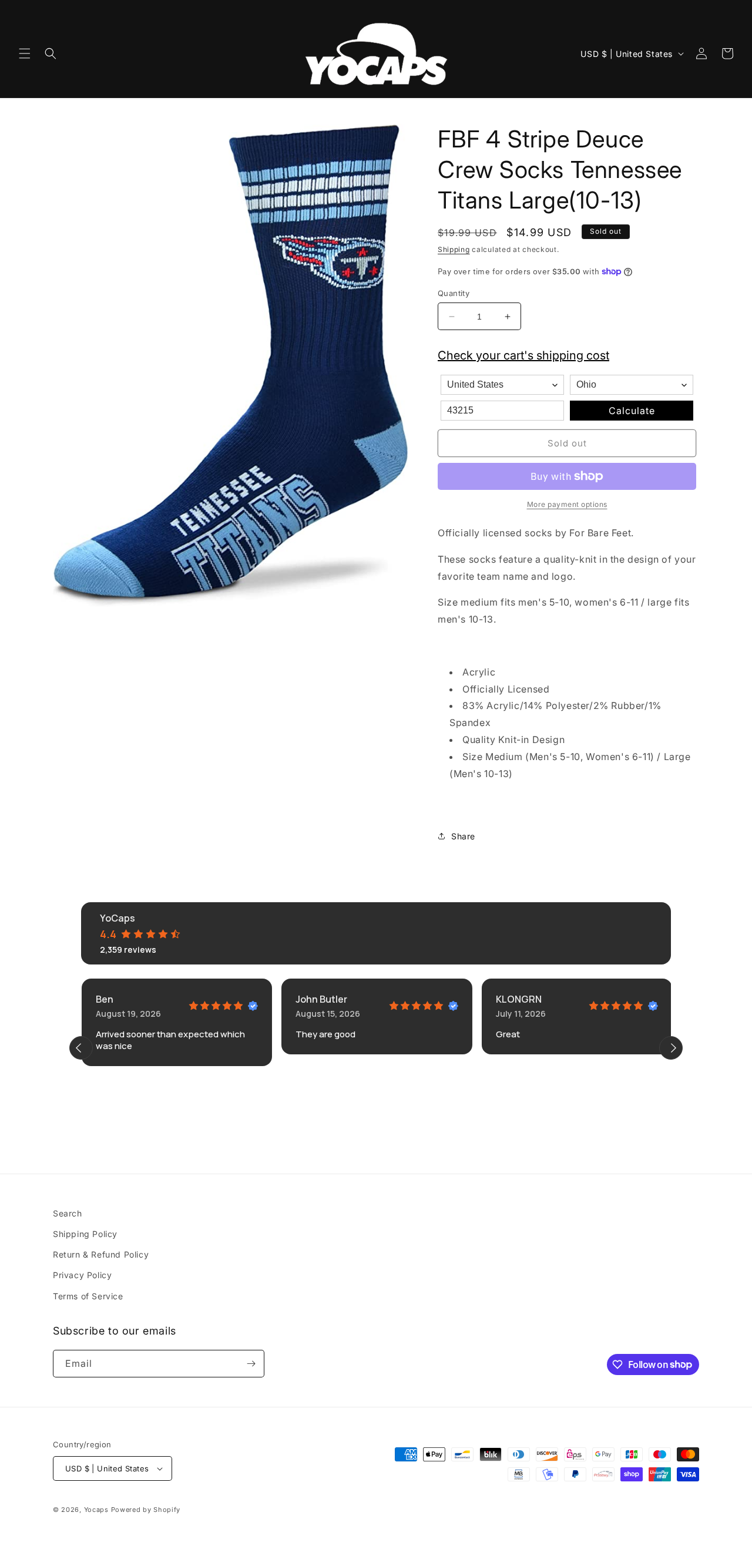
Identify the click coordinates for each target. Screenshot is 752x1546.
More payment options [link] (567, 504)
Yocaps (96, 1509)
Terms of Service (88, 1296)
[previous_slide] (81, 1048)
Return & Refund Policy (101, 1255)
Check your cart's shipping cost (523, 355)
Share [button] (463, 836)
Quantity (453, 293)
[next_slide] (671, 1048)
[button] (25, 53)
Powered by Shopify (146, 1509)
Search (67, 1213)
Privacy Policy (82, 1276)
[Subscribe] (251, 1363)
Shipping (454, 249)
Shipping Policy (85, 1234)
